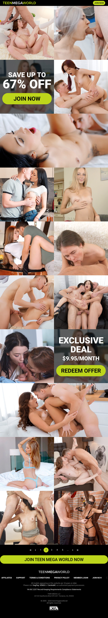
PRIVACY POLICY (61, 578)
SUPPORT (20, 578)
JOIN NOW (99, 3)
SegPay (36, 585)
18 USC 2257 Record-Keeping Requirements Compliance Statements (54, 589)
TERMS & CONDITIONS (39, 578)
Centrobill (51, 585)
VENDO (43, 585)
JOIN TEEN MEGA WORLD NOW (54, 559)
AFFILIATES (6, 578)
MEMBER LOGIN (81, 578)
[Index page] (19, 3)
